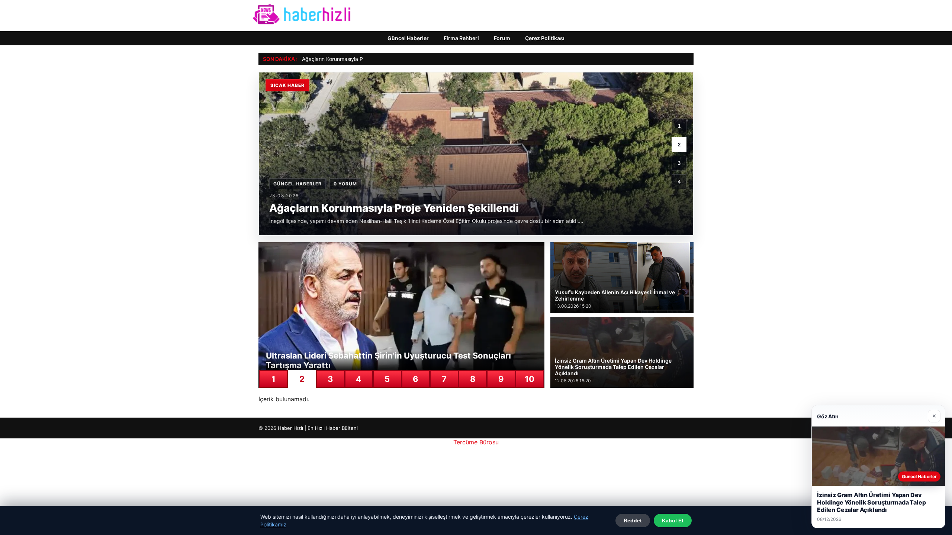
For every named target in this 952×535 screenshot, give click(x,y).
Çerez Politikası (545, 38)
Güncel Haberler (408, 38)
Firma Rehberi (461, 38)
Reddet (633, 520)
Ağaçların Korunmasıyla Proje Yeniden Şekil (354, 59)
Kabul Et (673, 520)
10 (529, 379)
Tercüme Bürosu (476, 442)
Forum (502, 38)
